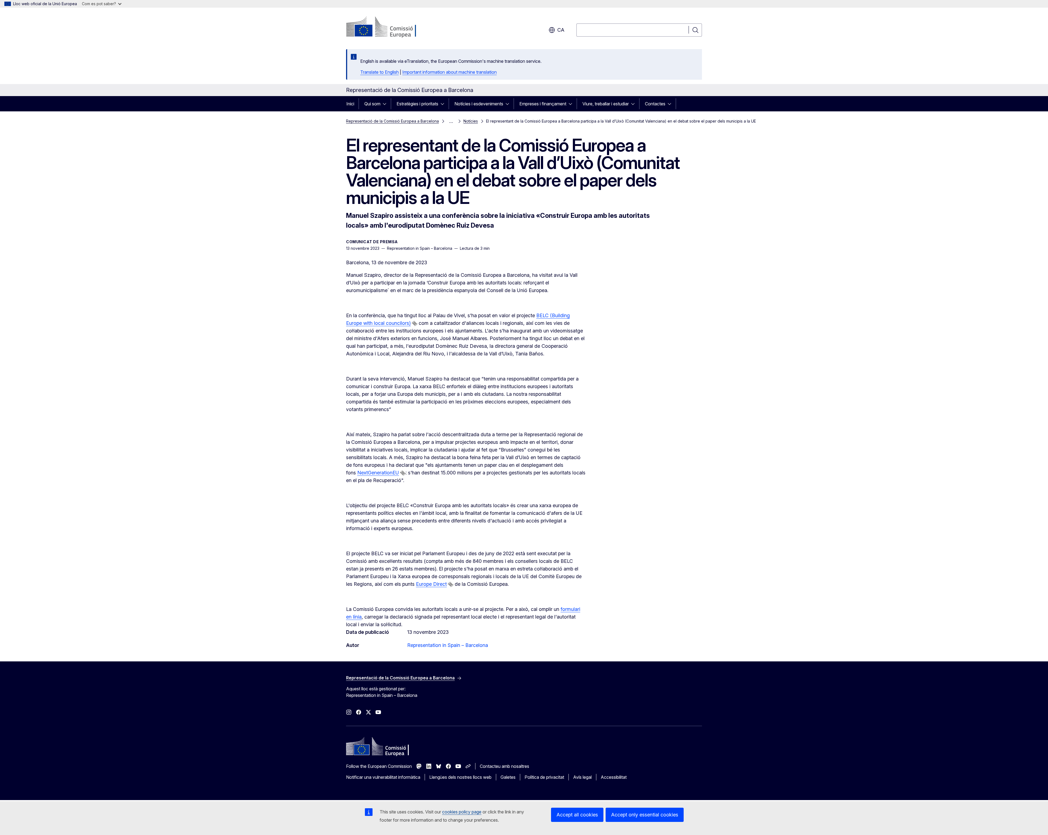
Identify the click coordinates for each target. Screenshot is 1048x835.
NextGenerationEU (378, 473)
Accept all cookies (577, 815)
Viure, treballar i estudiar (605, 103)
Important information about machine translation (449, 72)
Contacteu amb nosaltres (504, 766)
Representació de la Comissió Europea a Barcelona (392, 121)
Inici (350, 103)
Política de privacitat (544, 777)
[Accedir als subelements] (386, 103)
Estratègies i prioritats (417, 103)
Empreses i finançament (542, 103)
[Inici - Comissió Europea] (390, 27)
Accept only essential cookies (644, 815)
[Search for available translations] (414, 323)
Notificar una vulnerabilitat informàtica (383, 777)
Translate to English (379, 72)
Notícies (470, 121)
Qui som (372, 103)
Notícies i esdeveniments (478, 103)
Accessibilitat (614, 777)
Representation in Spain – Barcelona (447, 645)
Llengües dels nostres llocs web (460, 777)
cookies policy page (461, 812)
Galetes (508, 777)
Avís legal (582, 777)
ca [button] (560, 30)
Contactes (655, 103)
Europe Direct (431, 584)
